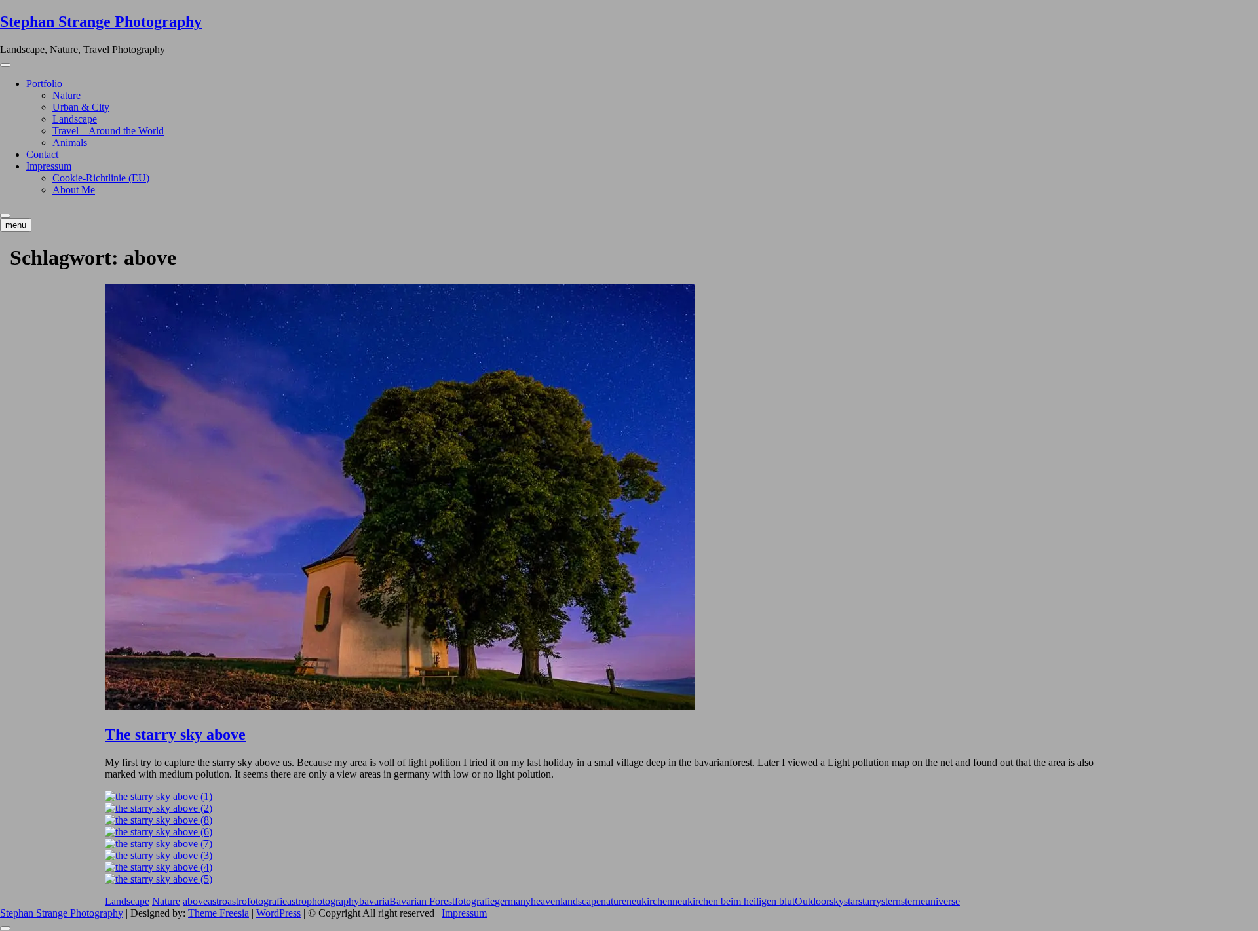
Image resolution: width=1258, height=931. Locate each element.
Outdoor (812, 901)
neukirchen (649, 901)
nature (613, 901)
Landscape (74, 118)
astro (217, 901)
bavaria (374, 901)
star (851, 901)
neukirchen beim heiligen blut (733, 901)
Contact (42, 154)
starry (869, 901)
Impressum (48, 166)
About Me (73, 189)
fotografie (475, 901)
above (195, 901)
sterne (913, 901)
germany (513, 901)
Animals (69, 142)
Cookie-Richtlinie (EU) (100, 177)
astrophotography (323, 901)
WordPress (278, 913)
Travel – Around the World (108, 130)
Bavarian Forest (422, 901)
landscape (580, 901)
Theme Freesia (218, 913)
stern (891, 901)
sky (836, 901)
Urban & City (80, 107)
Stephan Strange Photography (101, 21)
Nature (66, 95)
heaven (545, 901)
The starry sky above (175, 734)
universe (942, 901)
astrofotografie (257, 901)
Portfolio (44, 83)
